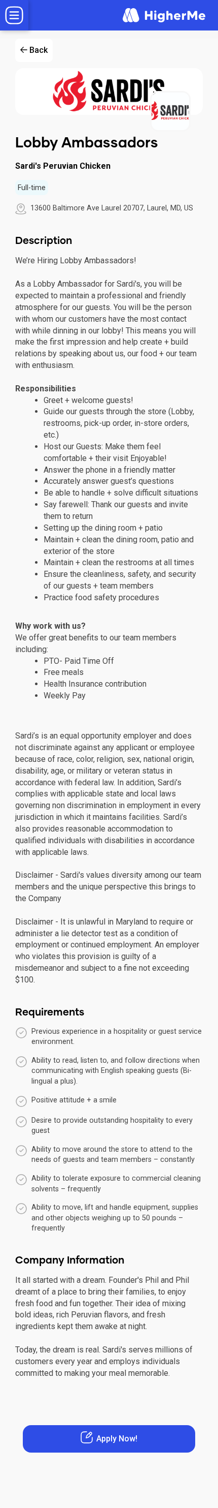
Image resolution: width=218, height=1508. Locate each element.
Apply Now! (116, 1438)
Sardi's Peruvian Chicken (63, 166)
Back (38, 50)
